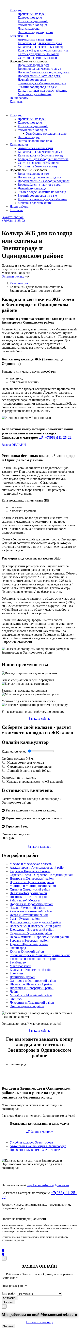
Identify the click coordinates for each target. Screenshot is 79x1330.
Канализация (19, 36)
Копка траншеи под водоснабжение (42, 90)
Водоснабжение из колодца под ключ (43, 72)
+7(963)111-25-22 (13, 220)
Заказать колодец (39, 846)
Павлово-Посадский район (28, 893)
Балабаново (18, 962)
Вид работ (9, 1293)
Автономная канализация (35, 39)
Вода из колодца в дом (33, 65)
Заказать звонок (12, 217)
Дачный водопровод (32, 79)
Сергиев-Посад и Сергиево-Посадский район (41, 875)
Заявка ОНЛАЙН (14, 444)
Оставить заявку (13, 276)
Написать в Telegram (17, 227)
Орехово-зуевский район (27, 1006)
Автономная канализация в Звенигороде (38, 1146)
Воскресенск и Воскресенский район (35, 926)
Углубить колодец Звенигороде (31, 1142)
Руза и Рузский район (25, 918)
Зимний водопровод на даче (37, 87)
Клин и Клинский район (27, 951)
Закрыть (8, 1302)
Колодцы (16, 10)
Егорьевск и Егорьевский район (32, 929)
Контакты (16, 101)
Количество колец (14, 751)
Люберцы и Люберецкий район (31, 988)
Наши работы (19, 98)
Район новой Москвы (25, 900)
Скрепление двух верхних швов (29, 766)
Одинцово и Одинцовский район (33, 980)
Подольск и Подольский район (31, 904)
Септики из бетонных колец (37, 57)
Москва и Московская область (30, 864)
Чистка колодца (29, 28)
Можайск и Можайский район (31, 995)
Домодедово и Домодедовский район (35, 922)
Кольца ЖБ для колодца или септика (43, 50)
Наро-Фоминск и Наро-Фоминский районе (39, 937)
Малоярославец (20, 966)
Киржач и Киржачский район (30, 871)
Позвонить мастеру (39, 1322)
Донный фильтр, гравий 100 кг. (28, 770)
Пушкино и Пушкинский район (32, 882)
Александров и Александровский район (37, 867)
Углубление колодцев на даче (46, 133)
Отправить (9, 1297)
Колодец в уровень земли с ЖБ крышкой (34, 781)
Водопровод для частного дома (39, 68)
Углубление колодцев (33, 25)
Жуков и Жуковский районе (29, 944)
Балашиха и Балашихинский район (34, 958)
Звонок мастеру (41, 1131)
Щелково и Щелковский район (31, 984)
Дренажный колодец (32, 14)
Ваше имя (10, 1278)
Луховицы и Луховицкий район (32, 1002)
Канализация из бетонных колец (40, 46)
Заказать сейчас (39, 718)
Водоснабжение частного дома (39, 76)
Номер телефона (14, 1285)
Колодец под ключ (30, 17)
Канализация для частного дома (40, 43)
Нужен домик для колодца (25, 762)
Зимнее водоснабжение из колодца (42, 83)
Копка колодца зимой (33, 21)
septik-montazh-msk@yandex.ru (48, 1185)
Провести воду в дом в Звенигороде (35, 1149)
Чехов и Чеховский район (27, 907)
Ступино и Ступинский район (31, 933)
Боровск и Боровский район (29, 940)
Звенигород (18, 948)
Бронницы (17, 973)
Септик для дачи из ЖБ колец (38, 54)
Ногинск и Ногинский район (30, 896)
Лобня (14, 991)
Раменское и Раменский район (31, 911)
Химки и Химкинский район (30, 889)
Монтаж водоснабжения (34, 94)
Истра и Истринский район (29, 915)
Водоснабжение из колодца (29, 61)
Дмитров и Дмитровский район (32, 878)
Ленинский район (22, 977)
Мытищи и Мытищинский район (33, 885)
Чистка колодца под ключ (35, 32)
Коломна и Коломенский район (31, 969)
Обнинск (16, 999)
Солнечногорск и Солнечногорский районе (40, 955)
